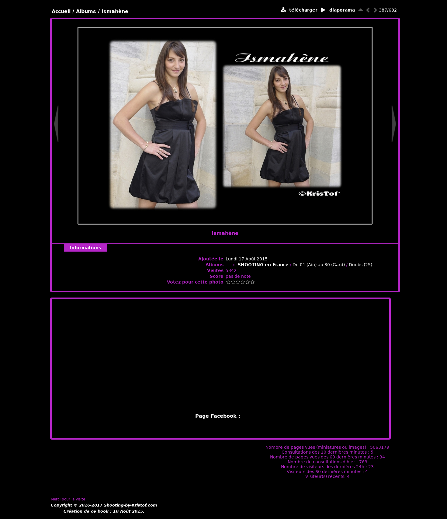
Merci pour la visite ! (69, 499)
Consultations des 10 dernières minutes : (326, 452)
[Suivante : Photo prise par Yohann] (375, 9)
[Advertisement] (220, 356)
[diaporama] (323, 10)
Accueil (61, 11)
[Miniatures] (360, 9)
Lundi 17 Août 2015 (247, 258)
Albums (86, 11)
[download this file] (283, 10)
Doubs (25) (360, 264)
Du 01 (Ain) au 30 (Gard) (319, 264)
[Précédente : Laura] (368, 9)
